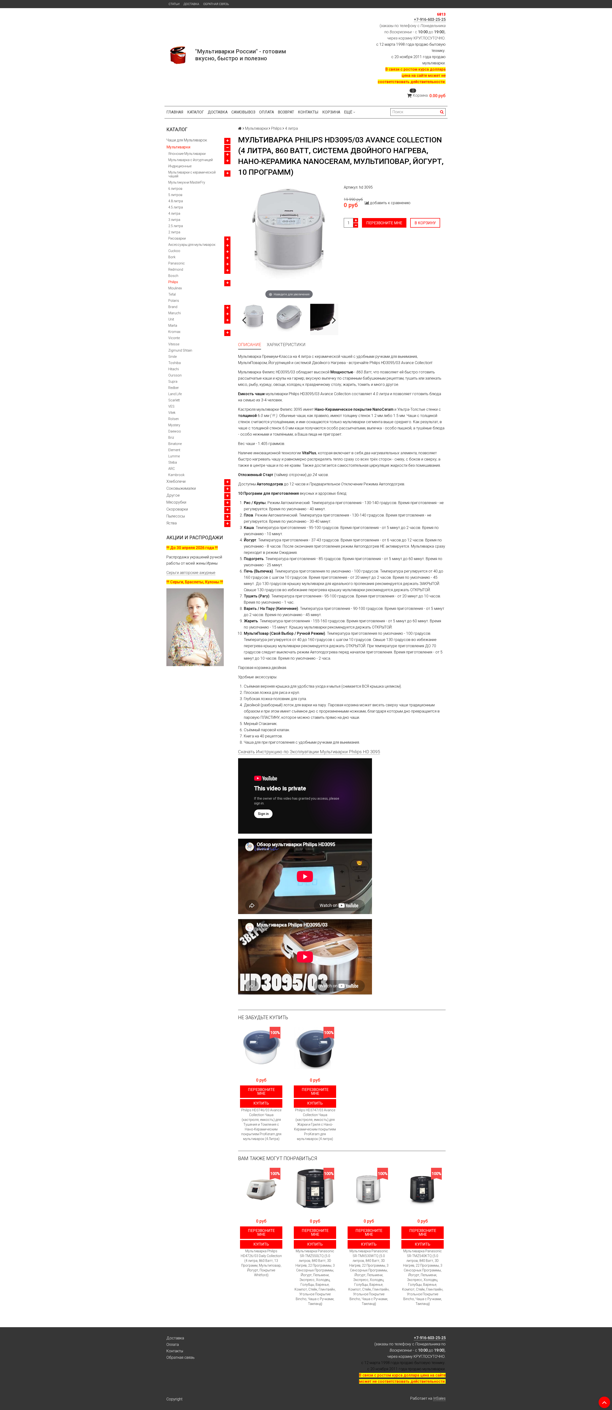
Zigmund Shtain (180, 350)
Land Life (175, 394)
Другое (173, 495)
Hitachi (173, 369)
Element (174, 450)
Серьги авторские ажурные (190, 572)
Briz (171, 437)
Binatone (175, 444)
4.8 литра (175, 201)
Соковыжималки (181, 488)
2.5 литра (175, 226)
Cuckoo (174, 251)
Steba (172, 462)
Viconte (174, 338)
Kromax (174, 332)
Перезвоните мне (384, 223)
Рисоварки (177, 238)
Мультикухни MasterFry (186, 182)
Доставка (191, 4)
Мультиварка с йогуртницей (190, 160)
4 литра (174, 213)
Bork (171, 257)
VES (171, 406)
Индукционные (179, 166)
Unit (171, 319)
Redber (173, 388)
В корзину (425, 223)
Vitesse (173, 344)
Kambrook (176, 475)
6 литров (175, 189)
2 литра (174, 232)
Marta (172, 325)
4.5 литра (175, 207)
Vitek (171, 413)
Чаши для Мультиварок (186, 140)
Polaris (173, 301)
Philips (173, 282)
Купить (261, 1103)
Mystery (174, 425)
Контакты (308, 112)
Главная (174, 112)
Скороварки (177, 509)
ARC (171, 469)
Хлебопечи (176, 481)
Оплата (266, 112)
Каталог (195, 112)
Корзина (331, 112)
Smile (172, 357)
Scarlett (174, 400)
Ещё (348, 112)
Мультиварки (178, 147)
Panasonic (176, 263)
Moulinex (175, 288)
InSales (439, 1398)
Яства (171, 523)
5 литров (175, 195)
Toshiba (174, 363)
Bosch (173, 276)
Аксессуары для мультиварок (191, 245)
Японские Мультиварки (187, 154)
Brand (172, 307)
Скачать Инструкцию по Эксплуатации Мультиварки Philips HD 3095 (309, 751)
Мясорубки (176, 502)
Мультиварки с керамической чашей (192, 174)
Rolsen (173, 419)
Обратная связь (216, 4)
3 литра (174, 220)
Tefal (172, 294)
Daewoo (174, 431)
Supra (172, 381)
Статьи (174, 4)
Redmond (175, 269)
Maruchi (174, 313)
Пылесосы (175, 516)
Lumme (174, 456)
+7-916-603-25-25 (430, 19)
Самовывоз (243, 112)
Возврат (286, 112)
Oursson (175, 375)
